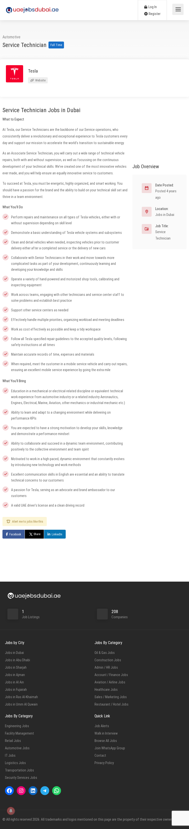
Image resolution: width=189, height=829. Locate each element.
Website (40, 80)
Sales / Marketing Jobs (110, 697)
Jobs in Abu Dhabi (17, 660)
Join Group (164, 683)
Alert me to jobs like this (27, 521)
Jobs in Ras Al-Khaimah (21, 697)
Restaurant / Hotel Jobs (111, 704)
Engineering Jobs (17, 726)
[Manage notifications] (11, 811)
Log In (152, 7)
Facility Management (19, 733)
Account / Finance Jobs (111, 675)
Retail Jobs (13, 741)
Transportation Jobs (19, 770)
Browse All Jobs (105, 741)
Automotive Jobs (17, 748)
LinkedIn (57, 534)
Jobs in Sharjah (16, 667)
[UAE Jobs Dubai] (32, 7)
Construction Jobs (107, 660)
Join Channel (162, 692)
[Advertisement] (159, 128)
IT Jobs (10, 755)
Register (154, 14)
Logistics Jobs (15, 763)
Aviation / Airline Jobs (109, 682)
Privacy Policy (104, 763)
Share (36, 534)
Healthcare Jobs (106, 690)
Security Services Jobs (21, 778)
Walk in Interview (106, 733)
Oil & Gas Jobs (104, 653)
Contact (100, 755)
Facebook (15, 534)
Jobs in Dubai (164, 215)
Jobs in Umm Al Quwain (21, 704)
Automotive (11, 37)
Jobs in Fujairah (16, 690)
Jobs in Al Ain (14, 682)
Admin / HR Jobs (106, 667)
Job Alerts (101, 726)
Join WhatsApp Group (109, 748)
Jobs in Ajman (15, 675)
